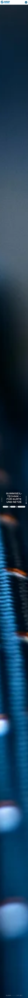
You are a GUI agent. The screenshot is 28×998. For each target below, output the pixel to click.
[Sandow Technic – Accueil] (5, 2)
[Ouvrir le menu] (26, 2)
